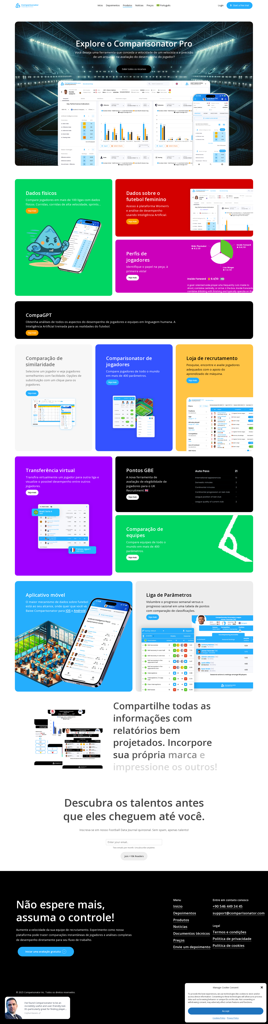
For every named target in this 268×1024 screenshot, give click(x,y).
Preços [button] (179, 940)
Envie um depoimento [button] (191, 946)
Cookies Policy (219, 1018)
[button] (261, 987)
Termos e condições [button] (229, 932)
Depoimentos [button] (184, 913)
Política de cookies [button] (228, 945)
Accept (225, 1011)
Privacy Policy (233, 1018)
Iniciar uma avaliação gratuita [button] (43, 951)
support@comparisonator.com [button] (239, 913)
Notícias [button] (180, 926)
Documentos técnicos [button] (191, 933)
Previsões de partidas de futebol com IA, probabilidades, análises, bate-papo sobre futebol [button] (191, 964)
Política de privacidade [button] (232, 938)
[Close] (67, 997)
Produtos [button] (181, 919)
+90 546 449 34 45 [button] (228, 906)
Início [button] (178, 906)
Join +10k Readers (134, 856)
